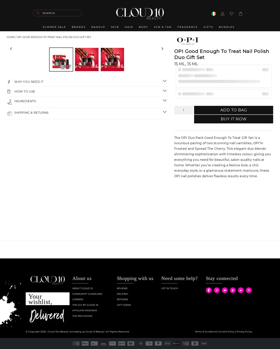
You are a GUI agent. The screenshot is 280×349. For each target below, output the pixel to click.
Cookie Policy (227, 331)
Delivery (122, 294)
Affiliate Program (84, 311)
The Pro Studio (82, 316)
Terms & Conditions (206, 331)
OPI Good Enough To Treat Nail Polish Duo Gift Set (54, 37)
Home (11, 37)
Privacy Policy (244, 331)
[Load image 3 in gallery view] (112, 59)
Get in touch (169, 288)
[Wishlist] (232, 14)
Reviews (122, 288)
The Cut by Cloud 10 (85, 305)
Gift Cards (124, 305)
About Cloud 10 (82, 288)
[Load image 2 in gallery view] (86, 59)
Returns (122, 299)
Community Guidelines (87, 294)
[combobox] (57, 13)
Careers (77, 299)
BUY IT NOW (234, 119)
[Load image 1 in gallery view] (61, 59)
